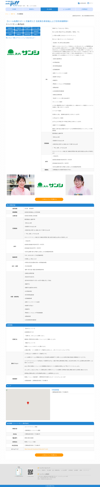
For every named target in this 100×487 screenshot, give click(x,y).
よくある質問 (67, 9)
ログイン (91, 3)
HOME (14, 9)
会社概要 (76, 470)
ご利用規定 (84, 9)
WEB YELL (51, 486)
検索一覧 (13, 13)
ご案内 (80, 470)
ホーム (6, 13)
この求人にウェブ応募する (49, 199)
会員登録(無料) (83, 3)
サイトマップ (86, 470)
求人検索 (49, 9)
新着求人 (31, 9)
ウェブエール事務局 (44, 474)
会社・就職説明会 (56, 470)
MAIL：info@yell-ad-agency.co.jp (45, 479)
